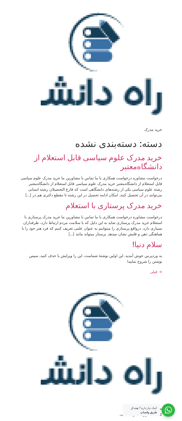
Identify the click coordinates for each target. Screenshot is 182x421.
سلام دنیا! (147, 244)
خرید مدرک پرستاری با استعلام (114, 205)
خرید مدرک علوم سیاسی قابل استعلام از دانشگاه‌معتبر (98, 162)
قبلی (156, 271)
